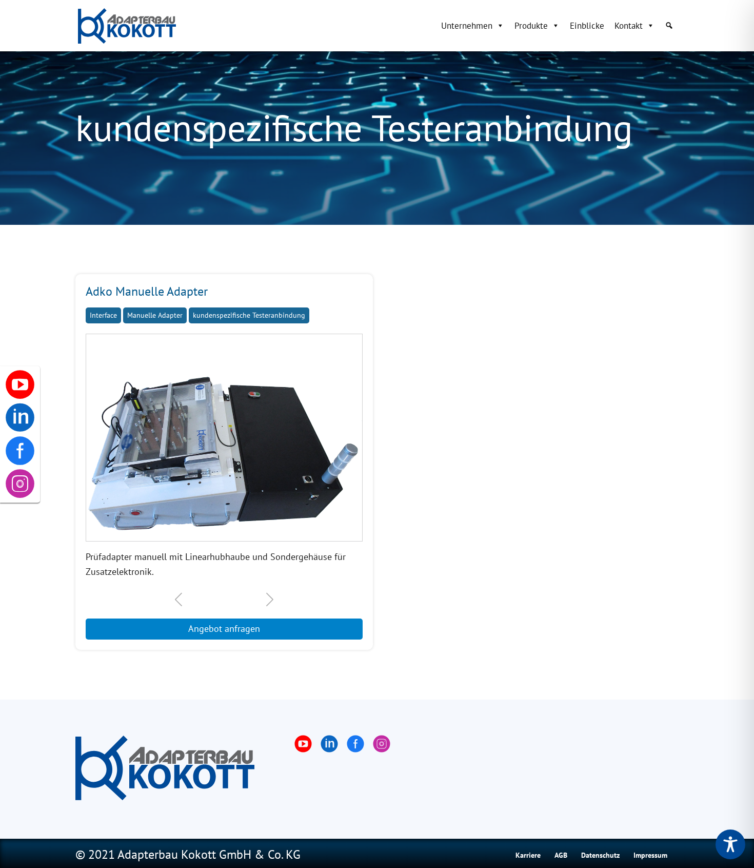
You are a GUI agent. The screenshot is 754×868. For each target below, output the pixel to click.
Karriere (528, 855)
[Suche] (669, 25)
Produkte (531, 25)
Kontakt (628, 25)
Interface (103, 315)
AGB (560, 855)
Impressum (650, 855)
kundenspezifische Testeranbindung (249, 315)
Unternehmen (466, 25)
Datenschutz (600, 855)
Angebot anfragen (224, 628)
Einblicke (587, 25)
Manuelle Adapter (155, 315)
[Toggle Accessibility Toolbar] (730, 844)
